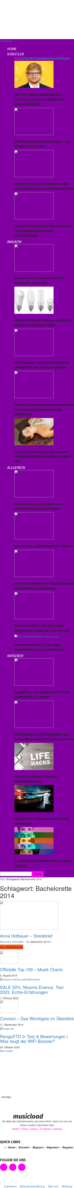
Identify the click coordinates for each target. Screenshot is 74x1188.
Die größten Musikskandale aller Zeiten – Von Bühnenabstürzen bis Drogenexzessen (43, 230)
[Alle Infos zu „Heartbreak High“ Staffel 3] (34, 525)
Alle (17, 58)
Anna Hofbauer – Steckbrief (26, 935)
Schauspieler (60, 58)
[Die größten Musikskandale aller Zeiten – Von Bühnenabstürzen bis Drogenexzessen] (34, 205)
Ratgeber (15, 656)
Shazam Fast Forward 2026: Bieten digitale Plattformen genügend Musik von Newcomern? (44, 409)
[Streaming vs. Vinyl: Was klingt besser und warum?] (34, 798)
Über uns (53, 1186)
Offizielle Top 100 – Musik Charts (31, 969)
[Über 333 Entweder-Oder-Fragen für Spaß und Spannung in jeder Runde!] (34, 563)
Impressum (10, 1186)
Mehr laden (6, 1051)
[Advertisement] (39, 1075)
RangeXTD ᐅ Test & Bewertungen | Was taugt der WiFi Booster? (34, 1038)
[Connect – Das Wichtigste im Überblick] (9, 1006)
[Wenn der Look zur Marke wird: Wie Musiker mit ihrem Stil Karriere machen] (34, 257)
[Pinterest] (13, 1167)
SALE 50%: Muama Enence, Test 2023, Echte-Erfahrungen (32, 989)
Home (12, 49)
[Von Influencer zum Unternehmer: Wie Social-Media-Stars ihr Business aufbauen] (34, 163)
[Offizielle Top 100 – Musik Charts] (9, 956)
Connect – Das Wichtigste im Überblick (37, 1018)
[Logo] (0, 44)
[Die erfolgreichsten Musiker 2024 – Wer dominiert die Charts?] (34, 121)
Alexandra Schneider (12, 942)
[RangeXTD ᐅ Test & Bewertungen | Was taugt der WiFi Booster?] (7, 1028)
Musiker (35, 58)
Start (2, 879)
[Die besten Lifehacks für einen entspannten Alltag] (34, 756)
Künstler (15, 54)
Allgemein (16, 467)
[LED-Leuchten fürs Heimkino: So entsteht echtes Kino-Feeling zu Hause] (34, 299)
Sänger (46, 58)
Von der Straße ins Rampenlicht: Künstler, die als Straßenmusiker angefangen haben (39, 99)
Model (24, 58)
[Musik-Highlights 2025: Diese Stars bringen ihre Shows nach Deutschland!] (34, 605)
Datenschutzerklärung (32, 1186)
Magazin (14, 242)
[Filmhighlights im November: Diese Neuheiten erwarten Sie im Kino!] (34, 483)
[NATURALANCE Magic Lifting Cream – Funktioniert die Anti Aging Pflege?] (36, 636)
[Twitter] (22, 1167)
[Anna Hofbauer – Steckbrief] (29, 915)
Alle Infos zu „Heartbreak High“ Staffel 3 (43, 546)
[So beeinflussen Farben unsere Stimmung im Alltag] (34, 840)
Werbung (67, 1186)
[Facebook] (3, 1167)
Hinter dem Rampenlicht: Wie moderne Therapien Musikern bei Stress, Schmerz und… (42, 456)
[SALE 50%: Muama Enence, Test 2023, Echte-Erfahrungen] (20, 979)
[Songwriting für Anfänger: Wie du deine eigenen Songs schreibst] (34, 671)
